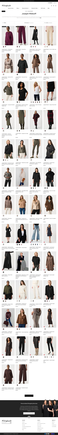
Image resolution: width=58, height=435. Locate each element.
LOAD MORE (29, 395)
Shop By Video (35, 8)
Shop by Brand (25, 8)
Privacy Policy (39, 426)
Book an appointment (29, 413)
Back (4, 11)
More (40, 17)
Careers (53, 423)
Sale (48, 8)
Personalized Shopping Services (26, 426)
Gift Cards (43, 8)
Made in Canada (24, 423)
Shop (18, 8)
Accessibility (39, 431)
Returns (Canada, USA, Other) (41, 423)
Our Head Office (54, 426)
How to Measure (39, 429)
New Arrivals (10, 8)
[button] (55, 5)
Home (26, 11)
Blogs (23, 429)
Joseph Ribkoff (30, 11)
